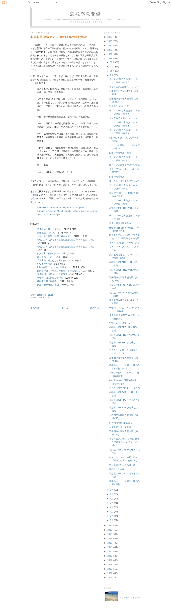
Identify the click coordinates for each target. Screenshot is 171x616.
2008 (110, 577)
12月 (112, 62)
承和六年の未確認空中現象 (50, 278)
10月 (112, 71)
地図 (35, 195)
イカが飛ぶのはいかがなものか (124, 243)
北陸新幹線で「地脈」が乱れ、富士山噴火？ (58, 271)
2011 (110, 564)
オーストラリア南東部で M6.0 (124, 181)
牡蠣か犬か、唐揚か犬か (121, 323)
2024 (110, 45)
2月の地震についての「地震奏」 (53, 267)
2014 (110, 551)
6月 (112, 498)
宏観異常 (41, 297)
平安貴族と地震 (44, 264)
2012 (110, 560)
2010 (110, 569)
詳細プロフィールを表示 (130, 598)
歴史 (48, 297)
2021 (110, 58)
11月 (112, 66)
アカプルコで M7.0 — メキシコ (124, 388)
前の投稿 (94, 308)
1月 (112, 520)
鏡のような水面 (116, 469)
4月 (112, 507)
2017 (110, 538)
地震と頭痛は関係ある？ (121, 223)
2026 (110, 37)
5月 (112, 503)
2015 (110, 547)
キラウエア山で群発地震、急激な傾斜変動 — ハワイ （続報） (124, 442)
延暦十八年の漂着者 (47, 281)
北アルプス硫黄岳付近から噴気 (124, 165)
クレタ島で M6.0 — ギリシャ (123, 118)
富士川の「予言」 (45, 257)
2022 (110, 54)
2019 (110, 530)
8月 (112, 490)
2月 (112, 516)
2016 (110, 543)
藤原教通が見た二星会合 (49, 229)
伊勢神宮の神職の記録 (48, 253)
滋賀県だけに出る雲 (119, 106)
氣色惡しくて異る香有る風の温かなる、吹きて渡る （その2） (67, 246)
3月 (112, 511)
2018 (110, 534)
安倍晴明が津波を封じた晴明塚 (52, 274)
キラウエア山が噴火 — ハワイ (124, 87)
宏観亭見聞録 (85, 14)
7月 (112, 494)
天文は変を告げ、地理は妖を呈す (53, 236)
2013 (110, 556)
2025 (110, 41)
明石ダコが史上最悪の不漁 (122, 465)
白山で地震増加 (116, 176)
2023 (110, 50)
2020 (110, 525)
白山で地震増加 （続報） (121, 153)
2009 (110, 573)
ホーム (64, 308)
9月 (112, 75)
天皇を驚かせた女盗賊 (48, 284)
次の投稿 (34, 308)
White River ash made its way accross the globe (60, 207)
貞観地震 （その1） (46, 232)
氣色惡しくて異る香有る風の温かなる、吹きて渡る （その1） (67, 239)
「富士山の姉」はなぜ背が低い (52, 260)
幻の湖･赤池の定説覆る (120, 422)
